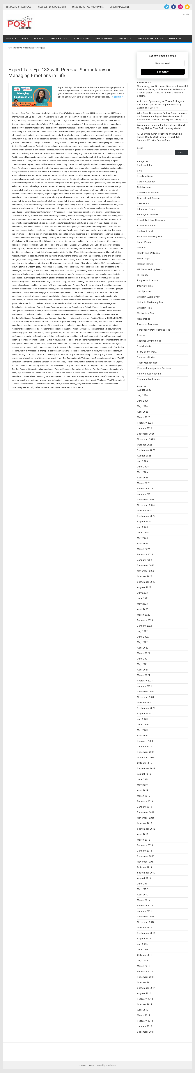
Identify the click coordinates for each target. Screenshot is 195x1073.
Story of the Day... (19, 120)
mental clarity (26, 259)
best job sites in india (43, 142)
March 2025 (143, 483)
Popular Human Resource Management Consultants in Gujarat (64, 307)
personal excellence (117, 281)
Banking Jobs (144, 165)
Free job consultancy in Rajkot (70, 204)
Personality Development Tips (112, 117)
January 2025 (144, 494)
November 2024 (145, 505)
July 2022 (142, 631)
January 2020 (144, 746)
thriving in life (24, 354)
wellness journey (68, 384)
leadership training (39, 237)
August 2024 (144, 521)
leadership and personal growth (92, 226)
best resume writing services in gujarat (64, 150)
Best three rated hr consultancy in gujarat (69, 153)
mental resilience (54, 259)
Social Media (144, 346)
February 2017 (145, 905)
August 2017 (144, 878)
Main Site (11, 38)
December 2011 (145, 1031)
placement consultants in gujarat (38, 300)
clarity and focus (76, 168)
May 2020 (142, 730)
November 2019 (145, 757)
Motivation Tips (79, 117)
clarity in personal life (71, 172)
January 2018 (144, 850)
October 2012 (144, 1004)
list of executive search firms (110, 248)
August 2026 (144, 390)
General (86, 113)
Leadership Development (68, 230)
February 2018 (145, 845)
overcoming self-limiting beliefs (80, 270)
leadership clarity (28, 230)
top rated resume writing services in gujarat (43, 376)
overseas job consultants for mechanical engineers (71, 274)
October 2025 (144, 444)
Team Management (52, 120)
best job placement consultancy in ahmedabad (83, 135)
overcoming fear (71, 267)
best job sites (112, 139)
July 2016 (142, 944)
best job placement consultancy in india (49, 139)
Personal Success (46, 289)
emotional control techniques (104, 175)
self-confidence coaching (66, 336)
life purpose (58, 241)
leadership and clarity (33, 226)
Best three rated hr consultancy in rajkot (29, 157)
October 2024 (144, 510)
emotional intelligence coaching (105, 179)
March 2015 (143, 966)
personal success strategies (67, 289)
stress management (110, 340)
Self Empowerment (52, 332)
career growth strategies (42, 168)
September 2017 (146, 872)
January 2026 (144, 428)
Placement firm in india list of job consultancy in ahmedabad (45, 303)
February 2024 (145, 554)
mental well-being (86, 259)
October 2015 (144, 955)
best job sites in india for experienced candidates (76, 142)
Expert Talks (90, 201)
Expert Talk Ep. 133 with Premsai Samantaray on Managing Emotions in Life (60, 72)
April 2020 (142, 735)
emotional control (56, 175)
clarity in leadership (20, 172)
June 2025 (143, 466)
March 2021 (143, 675)
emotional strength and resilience (26, 190)
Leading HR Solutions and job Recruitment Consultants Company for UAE (81, 237)
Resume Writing (104, 38)
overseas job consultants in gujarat (39, 278)
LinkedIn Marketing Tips (150, 38)
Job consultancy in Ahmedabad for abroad (60, 219)
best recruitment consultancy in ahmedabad (98, 146)
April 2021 (142, 669)
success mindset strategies (86, 347)
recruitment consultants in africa (38, 325)
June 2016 (143, 949)
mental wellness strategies (33, 263)
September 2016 (146, 933)
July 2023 (142, 593)
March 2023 (143, 614)
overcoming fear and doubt (92, 267)
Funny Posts (144, 242)
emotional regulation (76, 186)
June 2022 (143, 636)
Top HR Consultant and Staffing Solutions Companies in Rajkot (94, 365)
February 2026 (145, 422)
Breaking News (145, 176)
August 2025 (144, 455)
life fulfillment (45, 241)
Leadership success (21, 237)
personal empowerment (96, 281)
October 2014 (144, 982)
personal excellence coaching (25, 285)
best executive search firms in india (61, 128)
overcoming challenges (51, 267)
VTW (58, 384)
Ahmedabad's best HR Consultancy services (50, 124)
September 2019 (146, 768)
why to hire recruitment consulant (45, 387)
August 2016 (144, 938)
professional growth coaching (63, 321)
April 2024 (142, 543)
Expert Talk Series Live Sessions (26, 201)
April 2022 (142, 647)
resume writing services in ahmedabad (90, 329)
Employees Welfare (148, 214)
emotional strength (113, 186)
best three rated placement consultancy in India (53, 161)
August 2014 (144, 993)
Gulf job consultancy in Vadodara (49, 208)
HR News (38, 38)
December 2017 (145, 856)
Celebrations (144, 187)
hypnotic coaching (76, 215)
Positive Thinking (98, 318)
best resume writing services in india (98, 150)
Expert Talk (50, 197)
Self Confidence (36, 332)
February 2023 (145, 620)
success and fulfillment (79, 343)
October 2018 (144, 823)
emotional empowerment (23, 179)
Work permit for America (72, 387)
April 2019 (142, 790)
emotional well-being (78, 190)
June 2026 (143, 400)
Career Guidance (58, 38)
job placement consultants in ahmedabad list (62, 223)
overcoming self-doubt (54, 270)
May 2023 (142, 603)
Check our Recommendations (51, 7)
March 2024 (143, 549)
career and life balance (45, 164)
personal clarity (59, 281)
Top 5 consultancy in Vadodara (76, 358)
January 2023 (144, 625)
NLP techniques (33, 267)
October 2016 (144, 927)
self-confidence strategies (91, 336)
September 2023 (146, 582)
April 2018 (142, 834)
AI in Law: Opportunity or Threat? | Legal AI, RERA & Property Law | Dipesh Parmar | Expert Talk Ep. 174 (161, 104)
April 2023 (142, 609)
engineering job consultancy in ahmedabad (63, 193)
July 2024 (142, 527)
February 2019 (145, 801)
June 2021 (143, 658)
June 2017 (143, 883)
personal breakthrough (41, 281)
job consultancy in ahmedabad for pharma (99, 219)
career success (61, 168)
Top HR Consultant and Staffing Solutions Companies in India (39, 365)
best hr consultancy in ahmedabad (93, 128)
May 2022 (142, 642)
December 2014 (145, 977)
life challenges (18, 241)
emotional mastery (57, 186)
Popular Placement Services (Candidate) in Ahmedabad (68, 314)
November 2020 (145, 697)
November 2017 (145, 861)
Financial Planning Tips (149, 236)
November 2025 (145, 439)
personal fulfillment (48, 285)
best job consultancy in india (48, 135)
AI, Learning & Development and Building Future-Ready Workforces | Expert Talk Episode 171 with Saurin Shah (159, 137)
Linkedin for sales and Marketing (54, 245)
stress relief (40, 343)
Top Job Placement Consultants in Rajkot (35, 373)
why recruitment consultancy (90, 384)
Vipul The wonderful (116, 380)
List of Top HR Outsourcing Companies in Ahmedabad (93, 252)
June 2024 (143, 532)
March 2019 (143, 796)
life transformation (30, 245)
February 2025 (145, 488)
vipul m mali (90, 380)
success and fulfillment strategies (106, 343)
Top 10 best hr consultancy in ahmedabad (50, 354)
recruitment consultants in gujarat (103, 325)
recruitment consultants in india (25, 329)
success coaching (48, 347)
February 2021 (145, 680)
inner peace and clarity (107, 215)
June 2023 (143, 598)
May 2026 (142, 406)
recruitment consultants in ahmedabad (70, 325)
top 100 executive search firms (48, 358)
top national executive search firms (70, 373)
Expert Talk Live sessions (67, 197)
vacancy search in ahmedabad (25, 380)
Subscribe (163, 71)
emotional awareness (21, 175)
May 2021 (142, 664)
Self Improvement (70, 332)
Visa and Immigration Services (154, 368)
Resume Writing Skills (149, 340)
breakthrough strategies (22, 164)
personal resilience (28, 289)
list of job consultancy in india (54, 252)
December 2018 (145, 812)
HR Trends (116, 113)
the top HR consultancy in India (84, 351)
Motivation (125, 38)
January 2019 (144, 807)
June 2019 (143, 779)
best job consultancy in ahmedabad (102, 131)
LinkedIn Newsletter (119, 7)
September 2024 (146, 516)
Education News (146, 209)
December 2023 (145, 565)
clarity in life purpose (51, 172)
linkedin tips (91, 248)
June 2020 (143, 724)
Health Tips (143, 258)
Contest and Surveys (148, 198)
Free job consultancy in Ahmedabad (39, 204)
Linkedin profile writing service (71, 248)
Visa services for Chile (44, 384)
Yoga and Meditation (148, 379)
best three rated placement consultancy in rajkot (96, 161)
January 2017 (144, 911)
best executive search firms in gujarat (28, 128)
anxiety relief (77, 124)
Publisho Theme (87, 1065)
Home (25, 38)
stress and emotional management (84, 340)
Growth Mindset (26, 208)
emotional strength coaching (55, 190)
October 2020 (144, 702)
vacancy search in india (74, 380)
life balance (120, 237)
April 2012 (142, 1010)
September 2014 (146, 988)
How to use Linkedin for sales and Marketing (85, 208)
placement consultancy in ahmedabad (91, 292)
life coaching (32, 241)
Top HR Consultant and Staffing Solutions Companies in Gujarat (94, 362)
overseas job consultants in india (70, 278)
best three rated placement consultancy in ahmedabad (72, 157)
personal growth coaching (100, 285)
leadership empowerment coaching (41, 234)
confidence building (108, 172)
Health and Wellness (148, 253)
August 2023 (144, 587)
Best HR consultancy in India (44, 131)
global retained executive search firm (101, 204)
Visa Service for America (22, 384)
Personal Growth (80, 285)
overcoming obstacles (33, 270)
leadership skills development (89, 234)
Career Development (21, 168)
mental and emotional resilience (86, 256)
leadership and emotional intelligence (60, 226)
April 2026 (142, 411)
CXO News (143, 203)
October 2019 (144, 763)
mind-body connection (56, 263)
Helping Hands (145, 264)
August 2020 (144, 713)
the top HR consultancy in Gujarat (54, 351)
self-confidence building (43, 336)
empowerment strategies (32, 193)
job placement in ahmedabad (96, 223)
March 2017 (143, 900)
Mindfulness (86, 263)
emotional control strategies (77, 175)
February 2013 (145, 999)
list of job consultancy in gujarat (26, 252)
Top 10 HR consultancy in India (83, 354)
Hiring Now (175, 38)
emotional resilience (95, 186)
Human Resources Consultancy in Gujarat (84, 212)
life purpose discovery (95, 241)
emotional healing (60, 179)
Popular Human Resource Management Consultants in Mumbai (69, 311)
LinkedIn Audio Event (148, 297)
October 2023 (144, 576)
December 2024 (145, 499)
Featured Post (145, 231)
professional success (87, 321)
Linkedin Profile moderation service (41, 248)
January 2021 (144, 686)
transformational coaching (112, 376)
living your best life (28, 256)
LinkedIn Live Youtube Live (81, 245)
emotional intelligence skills (93, 183)
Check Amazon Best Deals (18, 7)
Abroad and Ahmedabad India (81, 120)
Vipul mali (101, 380)
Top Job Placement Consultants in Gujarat (73, 369)
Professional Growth (39, 321)
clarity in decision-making (112, 168)
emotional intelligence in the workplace (62, 183)
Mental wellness (102, 259)
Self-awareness (87, 332)
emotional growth (43, 179)
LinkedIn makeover (103, 245)
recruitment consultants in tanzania (56, 329)
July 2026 (142, 395)
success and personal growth (25, 347)
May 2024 (142, 538)
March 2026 (143, 417)
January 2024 (144, 560)
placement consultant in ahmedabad (77, 296)
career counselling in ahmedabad (83, 164)
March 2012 (143, 1015)
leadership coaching (46, 230)
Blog (23, 113)
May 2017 (142, 889)
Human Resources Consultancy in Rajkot (48, 215)
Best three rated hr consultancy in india (105, 153)
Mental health (39, 259)
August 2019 (144, 774)
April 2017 (142, 894)
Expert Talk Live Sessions (70, 113)
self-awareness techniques (107, 332)
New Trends (92, 117)
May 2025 (142, 472)
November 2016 (145, 922)
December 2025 (145, 433)
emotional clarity (39, 175)
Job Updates (31, 117)
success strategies (108, 347)
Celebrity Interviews (49, 113)
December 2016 (145, 916)
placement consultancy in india (45, 296)
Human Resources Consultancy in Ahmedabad (44, 212)
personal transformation (92, 289)
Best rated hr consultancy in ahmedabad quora (56, 146)
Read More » (117, 97)
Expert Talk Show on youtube (70, 201)
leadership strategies (113, 234)
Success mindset (65, 347)
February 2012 (145, 1021)
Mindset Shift (99, 263)
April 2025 (142, 477)
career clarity (61, 164)
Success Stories (35, 120)
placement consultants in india (67, 300)
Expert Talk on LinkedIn (110, 197)
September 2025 (146, 450)
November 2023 (145, 571)
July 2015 (142, 960)
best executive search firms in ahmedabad (102, 124)
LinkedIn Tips (65, 117)
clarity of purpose (90, 172)
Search (140, 148)
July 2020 (142, 719)
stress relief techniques (57, 343)
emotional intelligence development (27, 183)
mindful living (74, 263)
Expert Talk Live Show (89, 197)
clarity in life (35, 172)
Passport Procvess (147, 324)
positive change (82, 318)
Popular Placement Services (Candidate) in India (53, 318)
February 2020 (145, 741)
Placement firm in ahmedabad (95, 300)
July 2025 (142, 461)
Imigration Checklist (148, 280)
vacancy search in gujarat (51, 380)
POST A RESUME (114, 318)
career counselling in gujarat (111, 164)
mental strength (70, 259)
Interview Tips (81, 38)
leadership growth (67, 234)
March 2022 (143, 653)
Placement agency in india (61, 292)
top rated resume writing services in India (81, 376)
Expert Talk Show (48, 201)
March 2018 (143, 839)
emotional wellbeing (98, 190)
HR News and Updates (100, 113)
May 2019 (142, 785)
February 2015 (145, 971)
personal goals (64, 285)
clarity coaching (92, 168)
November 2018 (145, 817)
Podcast (77, 303)
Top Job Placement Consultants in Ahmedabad (32, 369)
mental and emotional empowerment (54, 256)
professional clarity (20, 321)
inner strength (34, 219)
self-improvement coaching (33, 340)
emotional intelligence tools (35, 186)
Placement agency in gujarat (36, 292)
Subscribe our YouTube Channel (87, 7)
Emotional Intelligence (79, 179)
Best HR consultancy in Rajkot (72, 131)
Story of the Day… (147, 351)
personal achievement (96, 278)
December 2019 (145, 752)
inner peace (90, 215)
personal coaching (76, 281)
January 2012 (144, 1026)
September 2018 (146, 828)
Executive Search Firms (34, 197)
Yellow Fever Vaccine (149, 373)
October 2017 (144, 867)
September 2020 (146, 708)
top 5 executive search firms (104, 358)
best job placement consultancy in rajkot (86, 139)
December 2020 (145, 691)
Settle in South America (57, 340)
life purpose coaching (74, 241)
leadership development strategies (95, 230)
